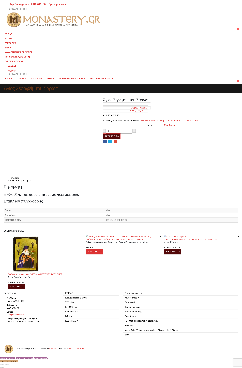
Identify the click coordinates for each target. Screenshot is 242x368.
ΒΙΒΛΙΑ (8, 48)
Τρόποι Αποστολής (133, 311)
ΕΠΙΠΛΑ (8, 34)
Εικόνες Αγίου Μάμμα (174, 239)
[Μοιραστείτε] (6, 364)
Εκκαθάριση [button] (170, 125)
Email (115, 141)
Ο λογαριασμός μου (133, 293)
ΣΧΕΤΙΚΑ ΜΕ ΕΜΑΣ (14, 61)
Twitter (110, 141)
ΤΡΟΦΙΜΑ (70, 302)
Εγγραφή (11, 70)
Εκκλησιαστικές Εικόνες (76, 298)
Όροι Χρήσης (131, 316)
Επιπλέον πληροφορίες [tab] (19, 180)
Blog (127, 335)
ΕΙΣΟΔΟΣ (11, 66)
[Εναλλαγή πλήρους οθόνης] (3, 364)
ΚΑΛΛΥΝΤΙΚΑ (71, 311)
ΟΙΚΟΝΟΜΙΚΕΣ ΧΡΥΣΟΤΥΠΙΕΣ (182, 120)
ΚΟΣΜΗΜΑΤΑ (71, 321)
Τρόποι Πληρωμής (133, 307)
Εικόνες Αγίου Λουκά (18, 274)
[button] (16, 9)
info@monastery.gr (15, 315)
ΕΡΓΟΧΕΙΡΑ (10, 43)
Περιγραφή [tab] (13, 178)
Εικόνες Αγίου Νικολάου (98, 239)
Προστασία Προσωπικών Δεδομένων (141, 321)
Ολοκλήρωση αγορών (24, 358)
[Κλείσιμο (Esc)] (8, 364)
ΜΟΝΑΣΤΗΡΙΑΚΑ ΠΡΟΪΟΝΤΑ (18, 52)
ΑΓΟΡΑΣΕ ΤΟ (112, 136)
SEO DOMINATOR (77, 349)
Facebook (105, 141)
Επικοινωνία (130, 302)
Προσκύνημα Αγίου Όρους (17, 57)
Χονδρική (129, 325)
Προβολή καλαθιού (7, 358)
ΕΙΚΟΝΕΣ (9, 38)
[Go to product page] (45, 254)
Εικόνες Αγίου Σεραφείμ (152, 120)
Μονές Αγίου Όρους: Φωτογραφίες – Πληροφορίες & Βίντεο (151, 330)
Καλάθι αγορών (132, 298)
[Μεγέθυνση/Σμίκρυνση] (1, 364)
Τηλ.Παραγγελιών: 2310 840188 (29, 4)
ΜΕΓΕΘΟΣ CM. (110, 124)
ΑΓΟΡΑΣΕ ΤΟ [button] (94, 251)
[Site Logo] (54, 20)
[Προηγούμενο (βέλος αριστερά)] (1, 367)
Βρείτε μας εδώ (57, 4)
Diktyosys (53, 349)
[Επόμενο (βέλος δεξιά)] (3, 367)
